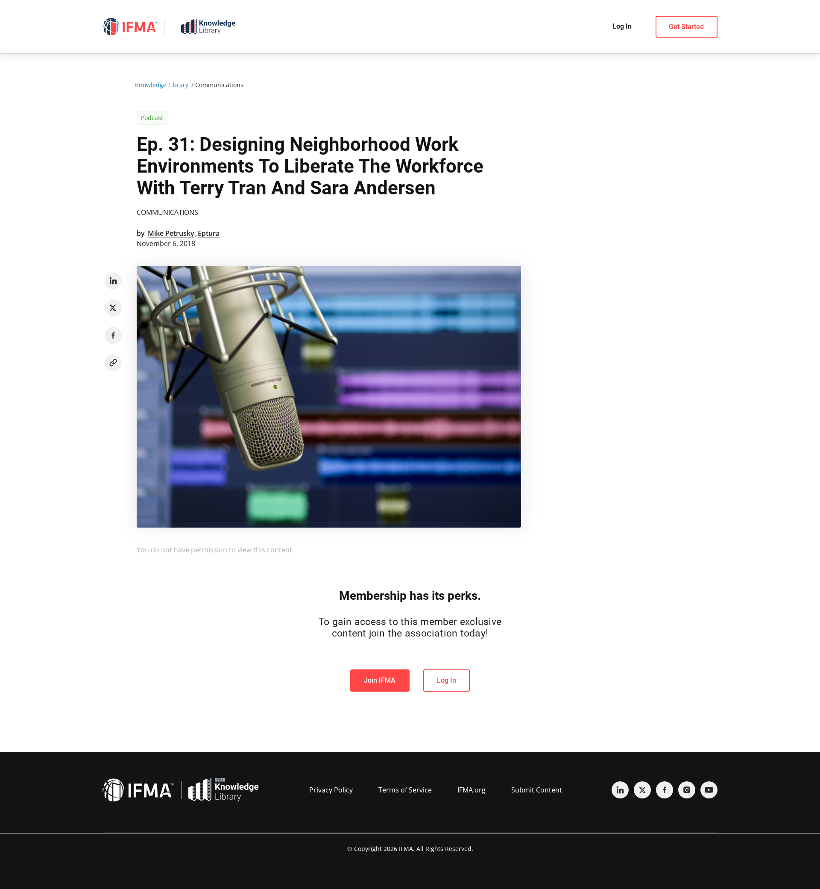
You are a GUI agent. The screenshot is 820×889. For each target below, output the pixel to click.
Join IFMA (379, 680)
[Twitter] (113, 308)
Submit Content (536, 790)
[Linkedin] (113, 280)
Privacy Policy (331, 790)
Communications (167, 212)
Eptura (209, 233)
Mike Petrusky (171, 233)
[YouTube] (709, 789)
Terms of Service (405, 790)
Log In (446, 680)
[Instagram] (686, 789)
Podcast (152, 118)
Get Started (686, 27)
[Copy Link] (113, 362)
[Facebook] (113, 335)
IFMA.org (471, 790)
